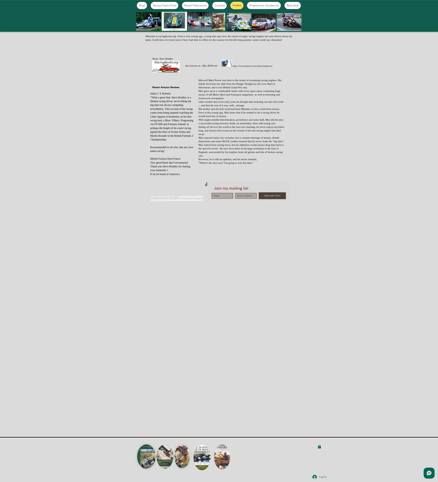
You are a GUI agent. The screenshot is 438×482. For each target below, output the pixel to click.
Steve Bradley (170, 166)
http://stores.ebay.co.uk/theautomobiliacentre (177, 199)
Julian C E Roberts (160, 93)
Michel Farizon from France (165, 158)
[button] (319, 446)
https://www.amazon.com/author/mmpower (252, 66)
